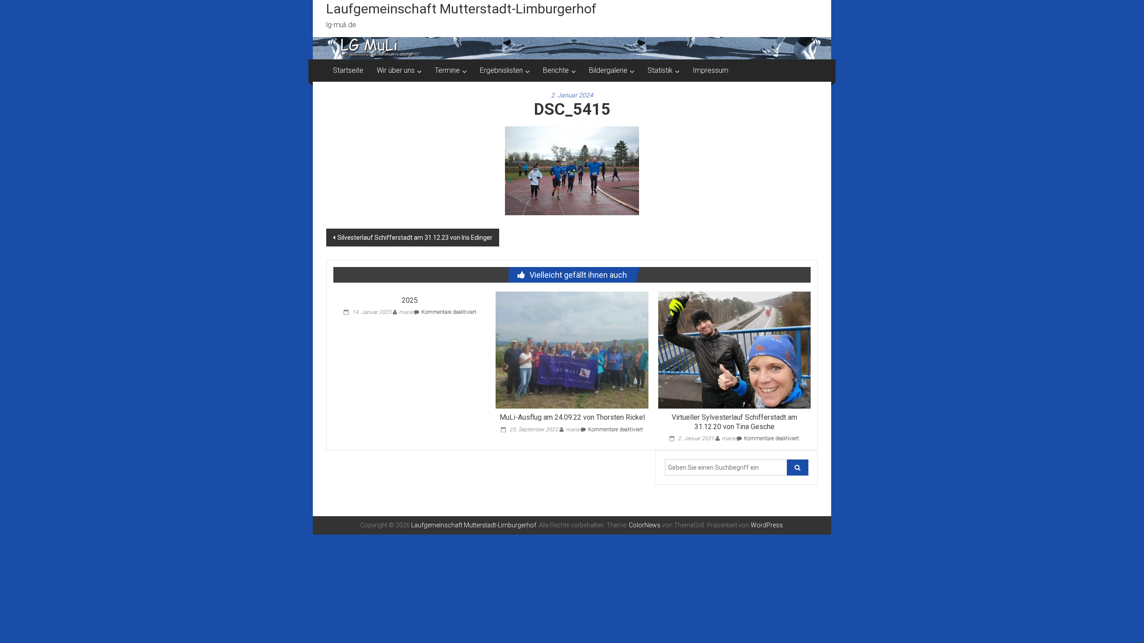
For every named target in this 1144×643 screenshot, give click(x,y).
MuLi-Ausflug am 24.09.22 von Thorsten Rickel (572, 417)
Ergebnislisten (501, 70)
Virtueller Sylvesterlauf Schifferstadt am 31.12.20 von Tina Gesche (734, 422)
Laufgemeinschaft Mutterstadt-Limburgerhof (461, 9)
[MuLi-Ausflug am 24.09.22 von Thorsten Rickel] (572, 349)
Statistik (660, 70)
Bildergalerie (608, 70)
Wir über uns (396, 70)
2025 (410, 300)
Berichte (556, 70)
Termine (447, 70)
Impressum (710, 70)
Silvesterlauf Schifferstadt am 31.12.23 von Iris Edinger (414, 237)
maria (405, 312)
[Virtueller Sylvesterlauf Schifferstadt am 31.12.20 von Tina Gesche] (734, 349)
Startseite (348, 70)
